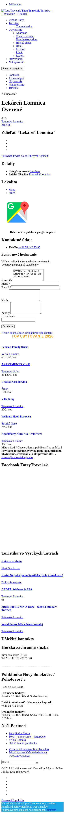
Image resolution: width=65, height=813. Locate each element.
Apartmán (21, 32)
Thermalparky (24, 26)
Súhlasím (51, 809)
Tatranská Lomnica (12, 121)
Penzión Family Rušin (14, 347)
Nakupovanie (16, 62)
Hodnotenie (8, 316)
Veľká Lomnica (10, 354)
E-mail (6, 287)
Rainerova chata (11, 561)
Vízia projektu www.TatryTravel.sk (29, 749)
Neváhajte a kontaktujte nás (17, 457)
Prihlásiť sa (15, 4)
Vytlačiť (43, 155)
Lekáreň (35, 171)
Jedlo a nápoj (16, 78)
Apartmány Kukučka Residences (21, 433)
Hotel (19, 45)
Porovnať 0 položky (12, 800)
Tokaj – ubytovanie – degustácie (27, 736)
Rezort (19, 55)
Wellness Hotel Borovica (16, 416)
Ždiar (4, 388)
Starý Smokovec (10, 568)
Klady (5, 300)
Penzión (20, 49)
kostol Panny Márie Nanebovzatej (22, 624)
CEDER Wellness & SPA (16, 589)
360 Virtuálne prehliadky (23, 743)
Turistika (14, 23)
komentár (6, 280)
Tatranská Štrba (10, 371)
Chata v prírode (25, 36)
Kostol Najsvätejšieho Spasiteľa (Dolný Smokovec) (32, 575)
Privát (19, 52)
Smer (12, 192)
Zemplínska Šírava (19, 733)
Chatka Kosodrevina (14, 381)
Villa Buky (7, 399)
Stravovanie (15, 58)
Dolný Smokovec (11, 582)
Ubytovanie (15, 29)
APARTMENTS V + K (15, 364)
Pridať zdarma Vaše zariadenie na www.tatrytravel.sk (28, 754)
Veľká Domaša (17, 739)
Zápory (5, 312)
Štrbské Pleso (9, 423)
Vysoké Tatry (16, 19)
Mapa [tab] (12, 189)
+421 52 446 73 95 (29, 247)
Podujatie (14, 74)
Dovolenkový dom (26, 39)
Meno (5, 283)
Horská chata (23, 42)
